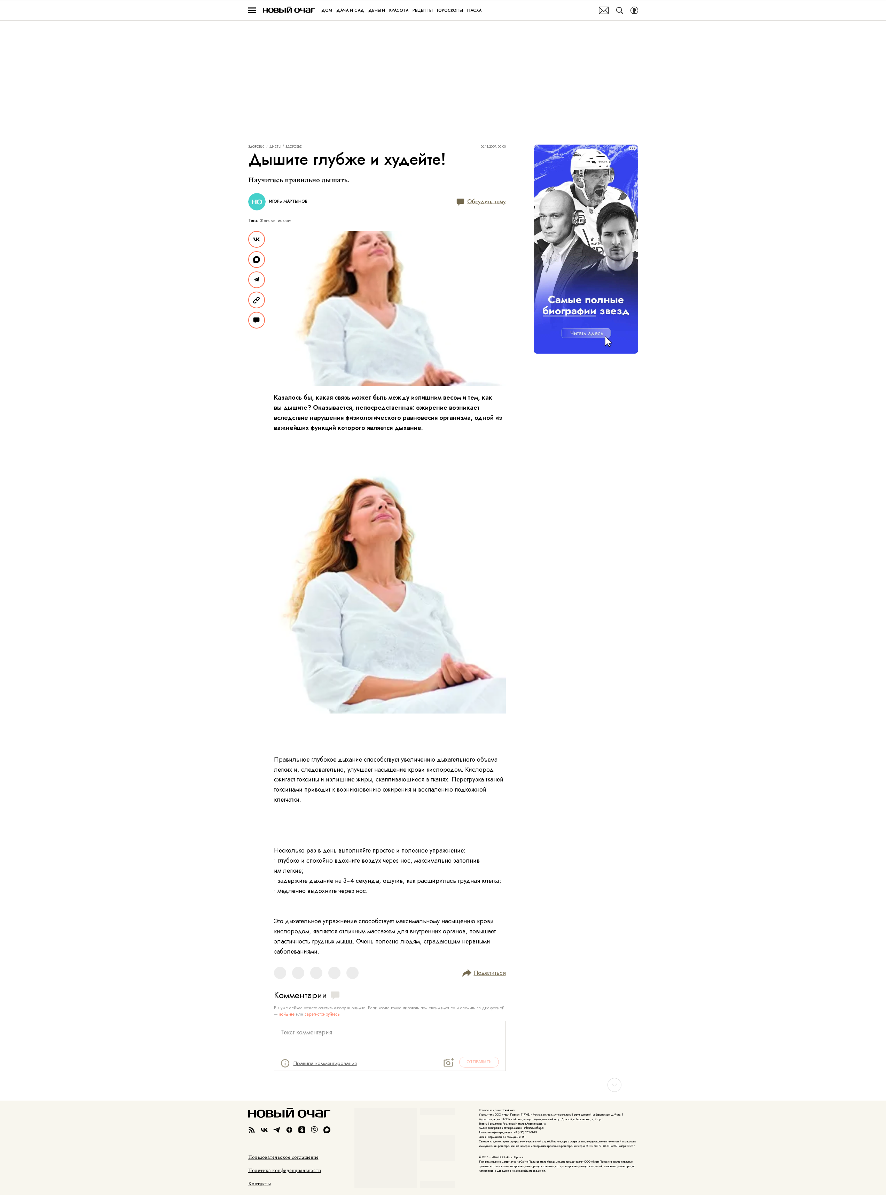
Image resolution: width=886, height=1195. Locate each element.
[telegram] (276, 1129)
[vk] (264, 1129)
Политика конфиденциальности (284, 1170)
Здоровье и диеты (264, 147)
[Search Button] (620, 10)
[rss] (251, 1129)
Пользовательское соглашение (283, 1157)
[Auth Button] (634, 10)
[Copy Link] (256, 300)
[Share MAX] (256, 259)
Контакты (259, 1184)
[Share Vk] (256, 239)
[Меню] (252, 10)
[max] (326, 1129)
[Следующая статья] (443, 1085)
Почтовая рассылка (604, 10)
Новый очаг (289, 10)
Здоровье (293, 147)
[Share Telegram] (256, 279)
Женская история (276, 220)
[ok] (301, 1129)
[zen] (289, 1129)
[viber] (314, 1129)
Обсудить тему (486, 202)
